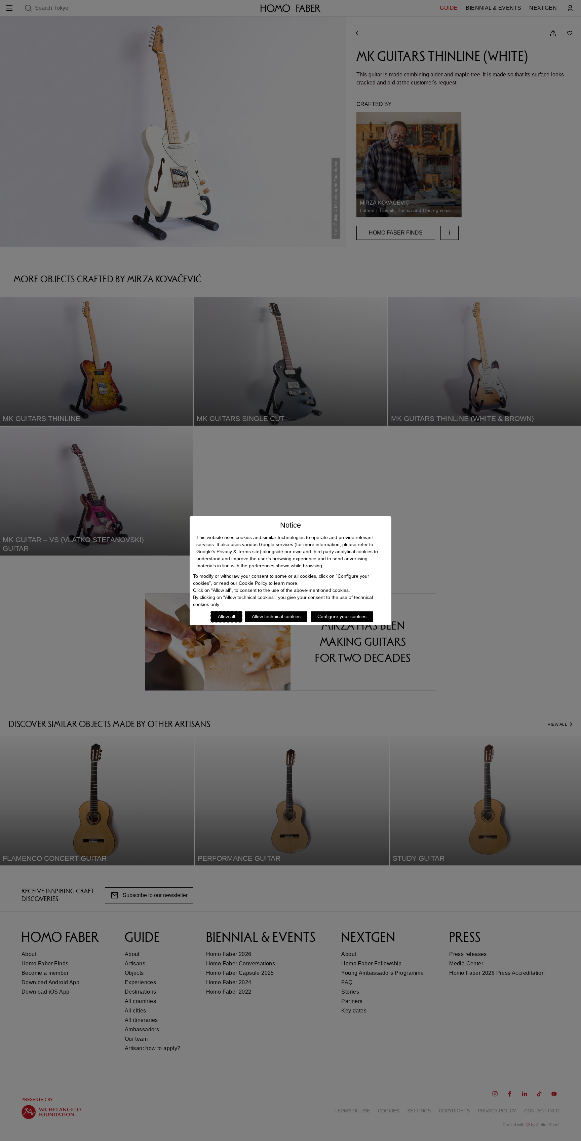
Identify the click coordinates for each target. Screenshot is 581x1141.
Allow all (226, 616)
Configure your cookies (341, 616)
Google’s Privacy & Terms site (228, 551)
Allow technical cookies (276, 616)
